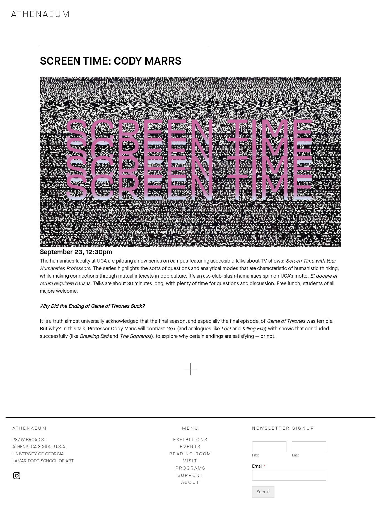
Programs (190, 468)
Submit (263, 492)
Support (190, 475)
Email (259, 466)
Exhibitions (190, 439)
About (190, 482)
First (255, 455)
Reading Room (190, 454)
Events (190, 446)
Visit (190, 461)
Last (295, 455)
